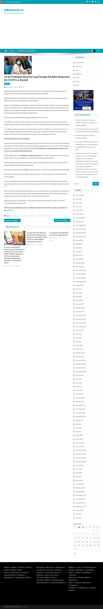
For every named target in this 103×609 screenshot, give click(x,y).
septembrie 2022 (81, 371)
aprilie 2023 (79, 345)
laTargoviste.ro (73, 585)
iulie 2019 (79, 514)
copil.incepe (15, 216)
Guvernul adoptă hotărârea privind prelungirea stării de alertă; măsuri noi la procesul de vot (14, 220)
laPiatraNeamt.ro (9, 577)
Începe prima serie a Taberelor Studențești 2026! (85, 137)
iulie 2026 (79, 199)
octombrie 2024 (81, 278)
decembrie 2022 (81, 360)
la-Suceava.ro (24, 572)
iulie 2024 (79, 289)
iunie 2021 (79, 428)
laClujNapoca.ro (60, 567)
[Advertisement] (51, 34)
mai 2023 (78, 341)
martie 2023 (79, 349)
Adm (19, 265)
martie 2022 (79, 394)
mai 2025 (78, 251)
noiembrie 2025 (80, 229)
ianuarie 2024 (80, 311)
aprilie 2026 (79, 210)
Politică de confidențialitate (27, 51)
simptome (47, 216)
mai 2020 (78, 476)
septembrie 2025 (81, 236)
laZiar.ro (20, 570)
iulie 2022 (79, 379)
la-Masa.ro (7, 570)
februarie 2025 (80, 263)
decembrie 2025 (81, 225)
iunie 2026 (79, 203)
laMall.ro (14, 570)
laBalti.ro (28, 577)
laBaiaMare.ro (87, 572)
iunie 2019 (79, 518)
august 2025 (79, 240)
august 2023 (79, 330)
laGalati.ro (58, 570)
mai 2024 (78, 296)
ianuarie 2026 (80, 221)
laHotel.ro (29, 567)
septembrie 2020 (81, 461)
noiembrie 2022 (80, 364)
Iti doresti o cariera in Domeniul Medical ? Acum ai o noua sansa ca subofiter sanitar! (87, 122)
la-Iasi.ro (79, 567)
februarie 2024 (80, 308)
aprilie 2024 (79, 300)
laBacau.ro (78, 572)
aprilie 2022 (79, 390)
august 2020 (79, 465)
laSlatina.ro (78, 582)
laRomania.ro (13, 10)
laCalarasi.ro (40, 575)
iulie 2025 (79, 244)
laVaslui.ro (72, 570)
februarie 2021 (80, 443)
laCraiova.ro (50, 570)
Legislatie (79, 74)
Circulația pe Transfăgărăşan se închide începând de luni (59, 234)
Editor (23, 87)
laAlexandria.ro (90, 570)
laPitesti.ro (48, 580)
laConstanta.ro (41, 570)
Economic (79, 66)
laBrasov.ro (72, 567)
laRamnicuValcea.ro (42, 582)
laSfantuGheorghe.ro (89, 567)
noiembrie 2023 (80, 319)
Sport (77, 85)
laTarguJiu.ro (73, 588)
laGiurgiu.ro (41, 577)
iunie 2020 (79, 473)
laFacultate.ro (15, 572)
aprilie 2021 (79, 435)
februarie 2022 (80, 398)
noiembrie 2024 (80, 274)
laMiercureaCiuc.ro (51, 577)
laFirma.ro (7, 572)
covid (24, 216)
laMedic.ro (14, 567)
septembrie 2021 (81, 416)
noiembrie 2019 (80, 499)
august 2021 (79, 420)
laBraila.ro (81, 577)
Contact (12, 51)
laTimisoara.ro (49, 572)
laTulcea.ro (92, 588)
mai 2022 (78, 386)
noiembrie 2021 (80, 409)
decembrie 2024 (81, 270)
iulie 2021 (79, 424)
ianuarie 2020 (80, 491)
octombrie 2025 (81, 233)
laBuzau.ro (57, 572)
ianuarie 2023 (80, 356)
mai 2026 (78, 206)
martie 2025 (79, 259)
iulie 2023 (79, 334)
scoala (39, 216)
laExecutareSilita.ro (10, 575)
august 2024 (79, 285)
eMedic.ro (7, 567)
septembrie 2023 (81, 326)
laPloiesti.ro (40, 572)
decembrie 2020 (81, 450)
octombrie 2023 (81, 323)
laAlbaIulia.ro (80, 570)
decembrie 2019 (81, 495)
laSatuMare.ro (73, 580)
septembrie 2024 (81, 281)
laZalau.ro (72, 590)
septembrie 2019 (81, 506)
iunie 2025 (79, 248)
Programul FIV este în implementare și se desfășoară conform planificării (87, 130)
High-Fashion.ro (20, 577)
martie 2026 (79, 214)
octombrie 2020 (81, 458)
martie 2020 (79, 484)
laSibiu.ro (71, 582)
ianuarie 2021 (80, 446)
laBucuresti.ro (50, 567)
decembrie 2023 (81, 315)
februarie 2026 (80, 218)
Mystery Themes (22, 606)
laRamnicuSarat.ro (58, 580)
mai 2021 (78, 431)
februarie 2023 (80, 353)
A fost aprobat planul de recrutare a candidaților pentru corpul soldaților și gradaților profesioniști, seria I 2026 (87, 145)
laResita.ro (87, 577)
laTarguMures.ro (83, 588)
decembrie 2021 (81, 405)
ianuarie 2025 (80, 266)
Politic (77, 77)
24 (75, 545)
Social (7, 83)
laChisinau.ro (21, 575)
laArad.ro (71, 572)
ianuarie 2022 (80, 401)
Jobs (77, 70)
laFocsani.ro (55, 575)
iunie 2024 (79, 293)
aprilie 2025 (79, 255)
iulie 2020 (79, 469)
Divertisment (80, 63)
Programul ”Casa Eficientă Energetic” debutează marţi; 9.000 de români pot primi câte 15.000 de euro (63, 220)
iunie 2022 (79, 383)
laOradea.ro (40, 580)
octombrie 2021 (81, 413)
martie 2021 (79, 439)
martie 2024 (79, 304)
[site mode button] (93, 51)
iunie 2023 (79, 338)
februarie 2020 (80, 488)
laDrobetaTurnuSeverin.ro (58, 582)
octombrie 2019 (81, 503)
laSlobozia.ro (86, 582)
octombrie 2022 (81, 368)
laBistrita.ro (72, 575)
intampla (31, 216)
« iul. (74, 553)
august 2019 (79, 510)
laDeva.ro (48, 575)
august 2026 (79, 195)
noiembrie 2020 (80, 454)
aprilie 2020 (79, 480)
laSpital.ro (22, 567)
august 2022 (79, 375)
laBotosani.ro (73, 577)
